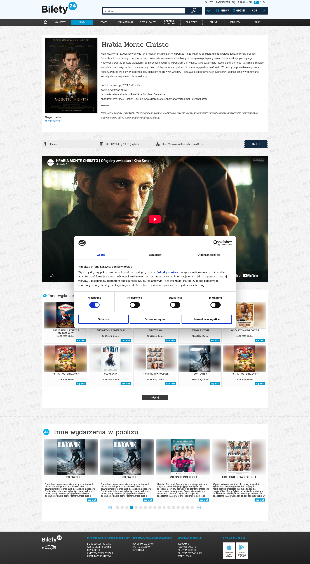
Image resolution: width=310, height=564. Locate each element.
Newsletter (93, 550)
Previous (110, 507)
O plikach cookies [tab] (209, 254)
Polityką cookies (167, 272)
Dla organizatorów (143, 544)
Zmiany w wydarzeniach (100, 553)
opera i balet (148, 22)
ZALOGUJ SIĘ (245, 2)
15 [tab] (183, 507)
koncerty (60, 22)
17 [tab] (192, 507)
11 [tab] (164, 507)
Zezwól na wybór (155, 319)
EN (263, 2)
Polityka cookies (187, 550)
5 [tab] (136, 507)
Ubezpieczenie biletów (99, 556)
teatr (104, 22)
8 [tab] (150, 507)
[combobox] (144, 11)
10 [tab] (159, 507)
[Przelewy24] (49, 550)
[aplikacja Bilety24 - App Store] (229, 558)
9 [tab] (155, 507)
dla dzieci (192, 22)
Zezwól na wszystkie (207, 319)
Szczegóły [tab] (155, 254)
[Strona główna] (59, 13)
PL (256, 2)
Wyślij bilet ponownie (99, 547)
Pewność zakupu (187, 547)
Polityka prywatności (190, 553)
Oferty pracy (185, 556)
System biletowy (141, 547)
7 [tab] (145, 507)
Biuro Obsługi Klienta (99, 544)
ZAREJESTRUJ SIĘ (225, 2)
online (213, 22)
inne (257, 22)
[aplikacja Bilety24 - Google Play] (242, 558)
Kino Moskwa (52, 120)
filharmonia (125, 22)
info (256, 144)
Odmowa (103, 319)
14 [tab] (178, 507)
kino (82, 22)
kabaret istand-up (169, 22)
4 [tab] (131, 507)
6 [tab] (141, 507)
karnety (235, 22)
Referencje (138, 550)
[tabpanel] (71, 471)
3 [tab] (127, 507)
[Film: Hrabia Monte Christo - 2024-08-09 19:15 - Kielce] (71, 76)
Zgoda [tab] (101, 254)
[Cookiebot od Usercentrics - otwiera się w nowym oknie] (216, 243)
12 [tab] (169, 507)
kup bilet (81, 340)
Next (199, 507)
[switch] (135, 305)
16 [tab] (187, 507)
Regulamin (183, 544)
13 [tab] (173, 507)
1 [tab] (117, 507)
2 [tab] (122, 507)
